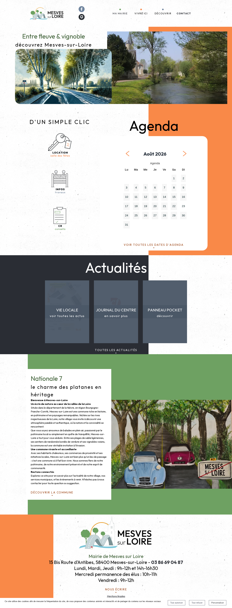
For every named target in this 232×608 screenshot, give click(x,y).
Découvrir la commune (52, 492)
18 (136, 206)
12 (145, 196)
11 (135, 196)
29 (173, 215)
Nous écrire (116, 588)
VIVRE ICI (140, 13)
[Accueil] (47, 13)
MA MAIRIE (120, 13)
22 (173, 206)
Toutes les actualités (116, 349)
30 (183, 215)
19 (145, 206)
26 (145, 215)
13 (155, 196)
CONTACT (184, 13)
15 (173, 196)
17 (126, 206)
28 (164, 215)
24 (126, 215)
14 (164, 196)
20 (155, 206)
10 (126, 196)
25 (136, 215)
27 (155, 215)
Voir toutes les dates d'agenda (154, 244)
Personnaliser (217, 603)
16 (183, 196)
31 (126, 224)
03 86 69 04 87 (167, 562)
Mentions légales (116, 596)
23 (183, 206)
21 (164, 206)
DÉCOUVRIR (163, 13)
